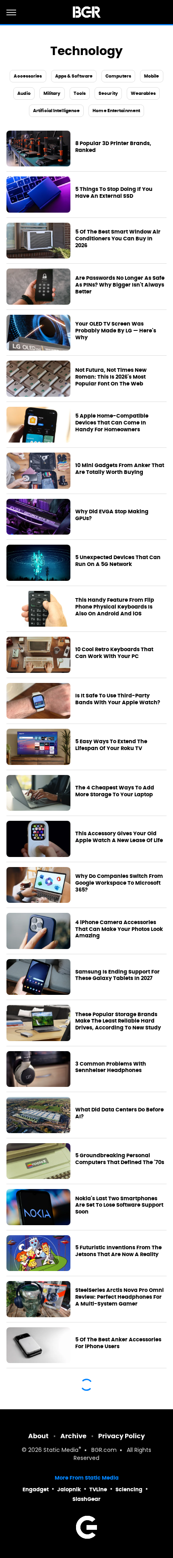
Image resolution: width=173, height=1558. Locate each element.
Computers (118, 76)
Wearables (143, 93)
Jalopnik (69, 1489)
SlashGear (86, 1499)
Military (52, 93)
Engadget (36, 1489)
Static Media (60, 1450)
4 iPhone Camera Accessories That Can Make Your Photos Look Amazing (119, 929)
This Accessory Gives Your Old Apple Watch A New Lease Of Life (119, 837)
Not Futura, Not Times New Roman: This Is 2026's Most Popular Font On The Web (110, 377)
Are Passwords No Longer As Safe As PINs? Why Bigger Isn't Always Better (120, 285)
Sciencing (128, 1489)
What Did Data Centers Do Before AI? (119, 1113)
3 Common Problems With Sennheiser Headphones (110, 1067)
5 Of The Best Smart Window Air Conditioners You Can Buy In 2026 (118, 239)
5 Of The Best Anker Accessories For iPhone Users (118, 1343)
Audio (24, 93)
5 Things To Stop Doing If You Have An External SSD (113, 192)
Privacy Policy (121, 1436)
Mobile (151, 76)
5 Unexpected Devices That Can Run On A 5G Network (118, 561)
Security (108, 93)
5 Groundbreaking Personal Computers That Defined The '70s (119, 1159)
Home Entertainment (116, 110)
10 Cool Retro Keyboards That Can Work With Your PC (114, 653)
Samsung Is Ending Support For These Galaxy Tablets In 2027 (117, 975)
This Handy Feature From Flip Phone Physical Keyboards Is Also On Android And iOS (114, 607)
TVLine (98, 1489)
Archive (73, 1436)
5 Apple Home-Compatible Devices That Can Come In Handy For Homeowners (111, 423)
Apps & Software (74, 76)
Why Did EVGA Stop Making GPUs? (111, 515)
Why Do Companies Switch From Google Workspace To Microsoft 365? (119, 883)
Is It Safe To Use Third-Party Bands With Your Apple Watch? (117, 699)
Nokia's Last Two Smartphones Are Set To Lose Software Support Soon (119, 1205)
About (38, 1436)
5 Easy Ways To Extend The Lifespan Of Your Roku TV (111, 745)
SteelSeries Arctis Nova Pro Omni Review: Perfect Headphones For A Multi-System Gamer (119, 1297)
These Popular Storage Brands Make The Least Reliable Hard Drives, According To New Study (118, 1021)
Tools (80, 93)
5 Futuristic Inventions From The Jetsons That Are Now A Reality (118, 1251)
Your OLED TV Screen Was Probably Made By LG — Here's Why (115, 331)
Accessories (28, 76)
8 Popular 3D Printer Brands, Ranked (113, 147)
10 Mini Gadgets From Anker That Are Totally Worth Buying (119, 469)
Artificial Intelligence (56, 110)
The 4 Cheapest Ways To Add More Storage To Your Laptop (114, 791)
